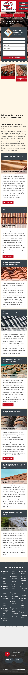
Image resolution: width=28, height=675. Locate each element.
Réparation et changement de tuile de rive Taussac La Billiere (6, 612)
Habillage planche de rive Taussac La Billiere (15, 596)
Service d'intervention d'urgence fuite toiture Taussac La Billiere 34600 (24, 591)
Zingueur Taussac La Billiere (14, 603)
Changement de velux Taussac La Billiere (5, 581)
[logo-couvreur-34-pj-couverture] (8, 6)
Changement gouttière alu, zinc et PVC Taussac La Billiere (5, 590)
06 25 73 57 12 (18, 660)
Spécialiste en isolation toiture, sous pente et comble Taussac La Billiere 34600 (23, 604)
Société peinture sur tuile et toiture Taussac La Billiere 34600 (24, 616)
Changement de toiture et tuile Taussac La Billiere (14, 579)
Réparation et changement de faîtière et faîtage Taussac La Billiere (5, 601)
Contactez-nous (14, 671)
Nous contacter (19, 15)
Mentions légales (20, 669)
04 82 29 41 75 (8, 660)
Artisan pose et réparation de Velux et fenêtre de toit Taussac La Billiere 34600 (15, 612)
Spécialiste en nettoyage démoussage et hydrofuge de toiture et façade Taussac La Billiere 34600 (24, 577)
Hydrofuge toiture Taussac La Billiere (14, 587)
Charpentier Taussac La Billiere (5, 573)
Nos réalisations (7, 15)
